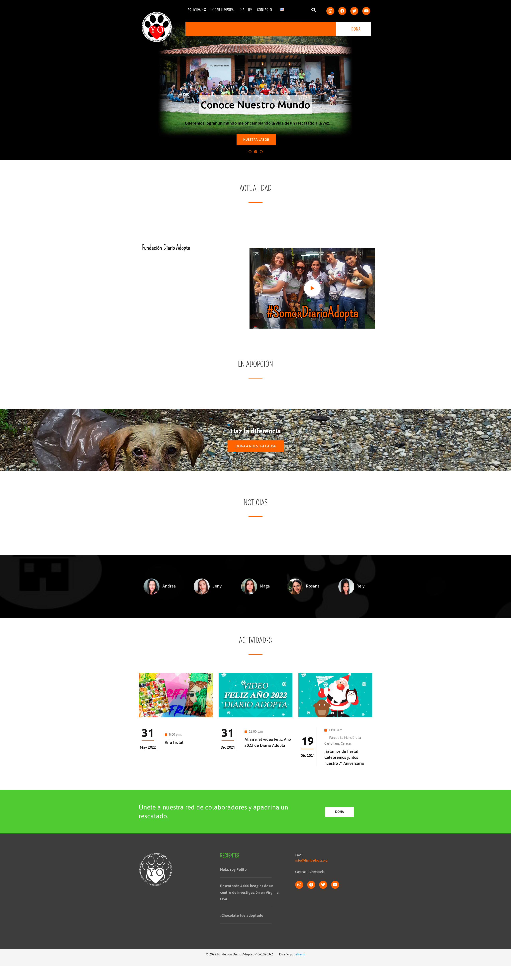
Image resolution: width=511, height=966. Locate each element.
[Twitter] (354, 11)
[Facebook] (342, 11)
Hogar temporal (223, 10)
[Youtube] (366, 11)
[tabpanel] (160, 586)
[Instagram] (330, 11)
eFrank (300, 954)
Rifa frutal (174, 742)
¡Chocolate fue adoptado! (242, 915)
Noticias (256, 502)
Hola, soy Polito (233, 869)
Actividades (197, 10)
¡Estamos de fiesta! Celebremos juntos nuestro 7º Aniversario (344, 757)
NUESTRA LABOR (256, 139)
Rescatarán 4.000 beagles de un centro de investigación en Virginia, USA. (249, 892)
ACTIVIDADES (255, 640)
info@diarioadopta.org (311, 860)
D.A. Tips (246, 10)
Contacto (264, 10)
